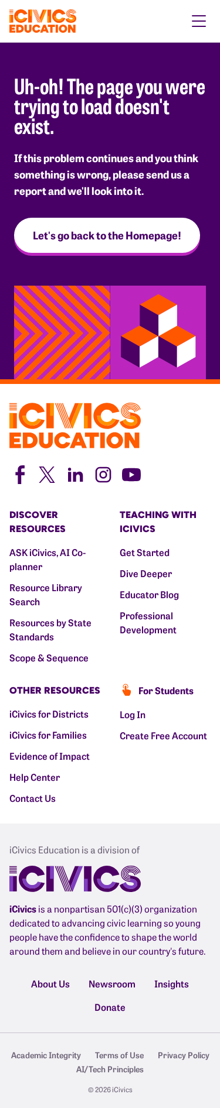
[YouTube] (131, 472)
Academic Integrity (46, 1055)
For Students (166, 690)
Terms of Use (119, 1055)
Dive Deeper (146, 573)
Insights (171, 983)
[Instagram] (103, 472)
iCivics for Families (48, 734)
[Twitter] (47, 472)
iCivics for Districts (49, 713)
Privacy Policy (183, 1055)
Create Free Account (163, 735)
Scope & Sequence (49, 657)
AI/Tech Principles (110, 1069)
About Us (50, 983)
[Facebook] (18, 472)
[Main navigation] (199, 21)
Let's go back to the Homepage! (107, 235)
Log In (132, 714)
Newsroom (112, 983)
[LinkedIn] (75, 472)
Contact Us (32, 797)
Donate (110, 1006)
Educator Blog (149, 594)
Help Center (34, 776)
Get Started (145, 552)
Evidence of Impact (49, 755)
